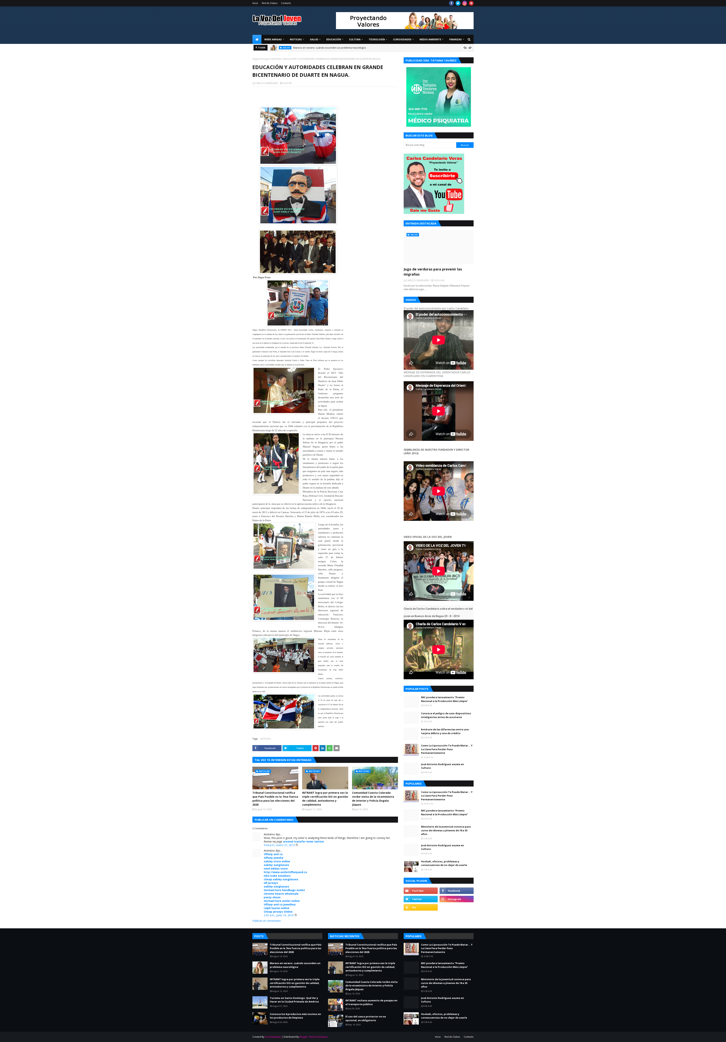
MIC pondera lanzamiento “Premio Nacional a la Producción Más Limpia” (444, 699)
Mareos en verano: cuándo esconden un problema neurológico (295, 965)
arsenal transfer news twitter (303, 841)
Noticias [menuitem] (296, 39)
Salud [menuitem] (314, 39)
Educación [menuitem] (333, 39)
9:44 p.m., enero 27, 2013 (280, 845)
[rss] (421, 907)
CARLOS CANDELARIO (266, 83)
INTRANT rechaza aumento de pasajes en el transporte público (371, 1002)
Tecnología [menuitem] (377, 39)
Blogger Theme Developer (313, 1036)
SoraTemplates (273, 1036)
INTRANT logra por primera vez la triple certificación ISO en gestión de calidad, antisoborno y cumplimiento (325, 798)
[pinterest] (471, 3)
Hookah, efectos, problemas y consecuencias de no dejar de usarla (444, 863)
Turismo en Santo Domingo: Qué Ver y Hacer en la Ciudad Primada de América (294, 999)
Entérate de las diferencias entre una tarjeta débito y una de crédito (445, 731)
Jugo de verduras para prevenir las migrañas (319, 48)
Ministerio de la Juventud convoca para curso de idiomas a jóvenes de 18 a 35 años (446, 830)
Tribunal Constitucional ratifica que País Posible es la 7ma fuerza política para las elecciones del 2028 (275, 798)
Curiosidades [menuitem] (402, 39)
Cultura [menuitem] (355, 39)
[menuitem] (256, 39)
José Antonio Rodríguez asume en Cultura (442, 766)
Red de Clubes (269, 3)
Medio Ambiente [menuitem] (430, 39)
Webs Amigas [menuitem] (273, 39)
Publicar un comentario (266, 920)
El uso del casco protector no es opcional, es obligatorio (365, 1018)
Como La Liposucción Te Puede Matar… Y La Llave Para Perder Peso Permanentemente (446, 749)
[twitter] (458, 3)
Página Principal (260, 59)
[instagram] (464, 3)
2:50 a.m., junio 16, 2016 (279, 915)
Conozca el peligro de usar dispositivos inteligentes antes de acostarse (446, 715)
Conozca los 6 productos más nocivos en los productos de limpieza (295, 1015)
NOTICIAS (276, 59)
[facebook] (451, 3)
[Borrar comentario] (297, 845)
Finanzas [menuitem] (455, 39)
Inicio (255, 3)
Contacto (286, 3)
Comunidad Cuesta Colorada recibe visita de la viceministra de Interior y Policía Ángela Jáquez (373, 798)
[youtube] (421, 890)
